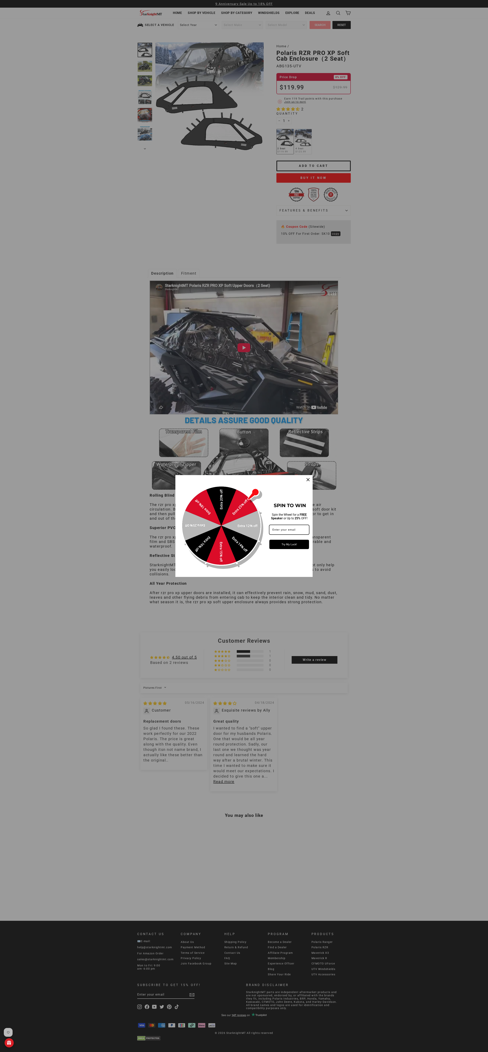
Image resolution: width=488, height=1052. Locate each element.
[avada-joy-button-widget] (9, 1042)
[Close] (308, 479)
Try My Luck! (289, 544)
